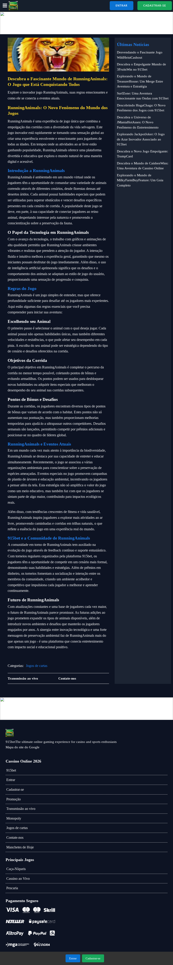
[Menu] (5, 5)
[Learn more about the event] (86, 23)
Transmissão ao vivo (20, 809)
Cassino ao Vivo (18, 878)
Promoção (13, 799)
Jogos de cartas (36, 666)
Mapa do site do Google (22, 747)
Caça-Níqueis (16, 869)
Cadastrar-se (15, 789)
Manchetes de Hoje (20, 847)
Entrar (10, 780)
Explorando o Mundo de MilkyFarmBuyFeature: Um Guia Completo (140, 180)
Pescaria (12, 888)
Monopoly (13, 818)
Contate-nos (14, 837)
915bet (11, 770)
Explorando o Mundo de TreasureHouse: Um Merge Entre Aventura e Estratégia (140, 81)
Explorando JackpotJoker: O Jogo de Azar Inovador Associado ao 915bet (141, 139)
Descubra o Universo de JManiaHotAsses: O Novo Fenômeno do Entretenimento (138, 122)
